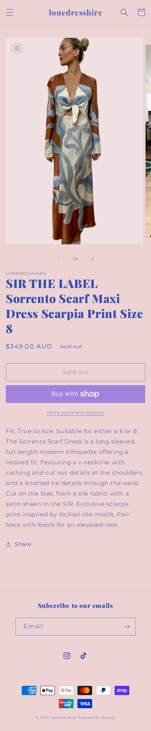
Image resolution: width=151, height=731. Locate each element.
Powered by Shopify (96, 717)
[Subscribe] (126, 627)
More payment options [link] (75, 412)
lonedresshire (63, 717)
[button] (9, 12)
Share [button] (23, 544)
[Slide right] (92, 258)
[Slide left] (58, 258)
